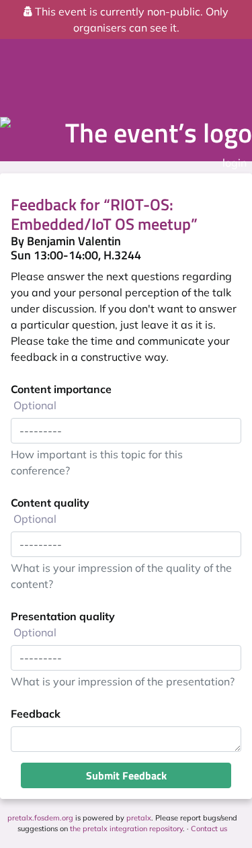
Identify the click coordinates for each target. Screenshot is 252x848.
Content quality (50, 510)
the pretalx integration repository (126, 828)
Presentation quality (63, 624)
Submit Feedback (126, 775)
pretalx (138, 817)
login (234, 162)
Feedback (35, 713)
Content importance (61, 397)
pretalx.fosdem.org (40, 817)
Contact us (209, 828)
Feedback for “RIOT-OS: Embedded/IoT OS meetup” (104, 214)
